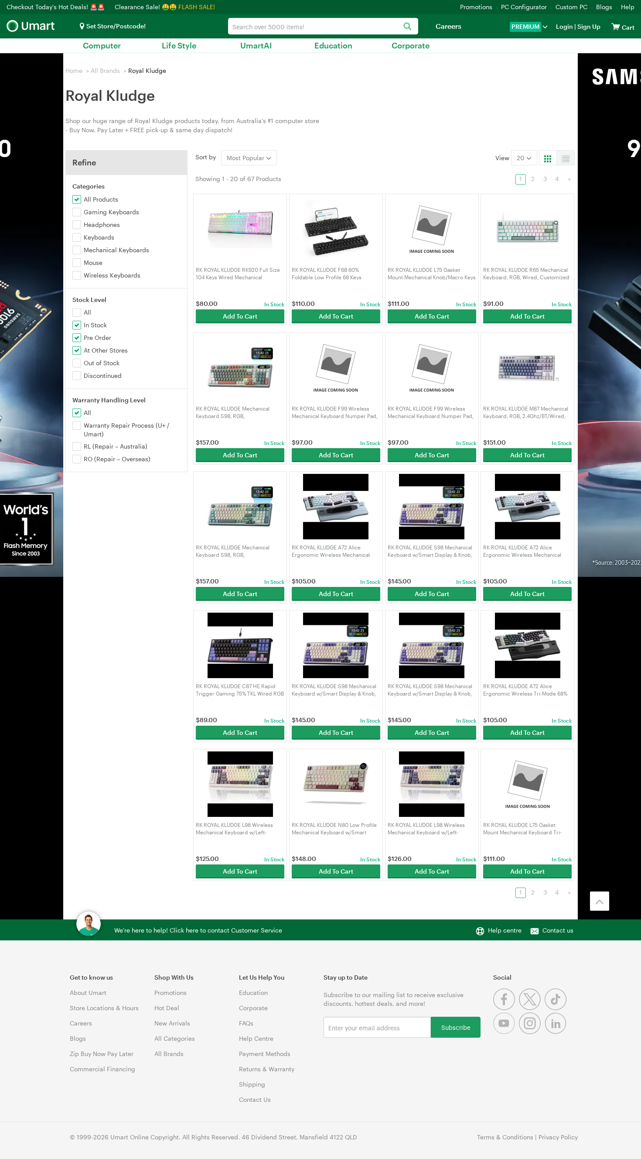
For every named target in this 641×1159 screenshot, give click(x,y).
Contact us (557, 930)
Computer (102, 45)
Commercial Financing (102, 1069)
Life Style (179, 45)
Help (627, 6)
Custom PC (571, 6)
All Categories (174, 1038)
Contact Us (255, 1099)
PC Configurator (524, 6)
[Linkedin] (557, 1032)
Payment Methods (264, 1053)
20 (521, 157)
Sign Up (588, 26)
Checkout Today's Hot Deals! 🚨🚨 (56, 6)
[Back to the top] (599, 901)
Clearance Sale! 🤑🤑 (146, 6)
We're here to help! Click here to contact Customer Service (198, 930)
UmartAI (256, 45)
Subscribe (456, 1027)
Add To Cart (240, 316)
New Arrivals (172, 1023)
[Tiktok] (557, 1008)
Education (333, 45)
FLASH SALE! (196, 6)
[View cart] (615, 26)
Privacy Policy (558, 1137)
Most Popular (246, 157)
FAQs (246, 1023)
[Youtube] (506, 1032)
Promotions (476, 6)
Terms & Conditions (505, 1137)
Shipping (252, 1084)
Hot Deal (166, 1008)
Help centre (505, 930)
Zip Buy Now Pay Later (101, 1053)
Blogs (604, 6)
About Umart (88, 992)
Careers (448, 26)
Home (73, 70)
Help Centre (256, 1038)
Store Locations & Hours (104, 1008)
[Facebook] (506, 1008)
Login (564, 26)
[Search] (407, 27)
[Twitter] (532, 1008)
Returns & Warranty (266, 1069)
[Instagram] (532, 1032)
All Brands (105, 70)
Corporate (411, 45)
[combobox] (323, 26)
